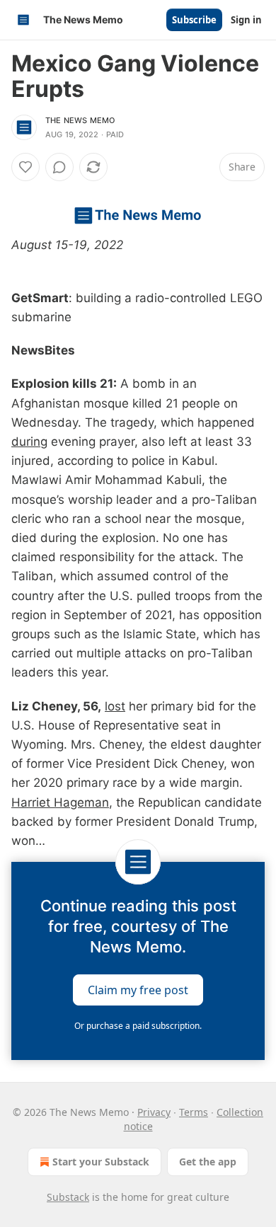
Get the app (207, 1161)
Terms (193, 1112)
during (29, 441)
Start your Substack (100, 1161)
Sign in (246, 19)
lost (115, 706)
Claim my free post (138, 990)
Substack (68, 1197)
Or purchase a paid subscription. (138, 1026)
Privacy (154, 1112)
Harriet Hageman (60, 802)
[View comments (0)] (59, 167)
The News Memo (80, 120)
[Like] (25, 167)
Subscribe (194, 19)
